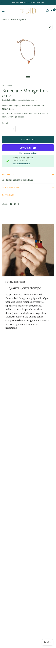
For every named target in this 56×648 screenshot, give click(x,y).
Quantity (6, 123)
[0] (52, 10)
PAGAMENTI (8, 195)
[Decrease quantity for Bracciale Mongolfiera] (4, 129)
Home (4, 20)
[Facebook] (11, 204)
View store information (21, 164)
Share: (5, 204)
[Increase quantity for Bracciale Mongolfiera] (13, 129)
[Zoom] (50, 27)
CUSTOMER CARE (10, 187)
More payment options (28, 153)
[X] (14, 204)
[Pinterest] (18, 204)
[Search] (47, 10)
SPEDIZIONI (8, 174)
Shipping (15, 100)
